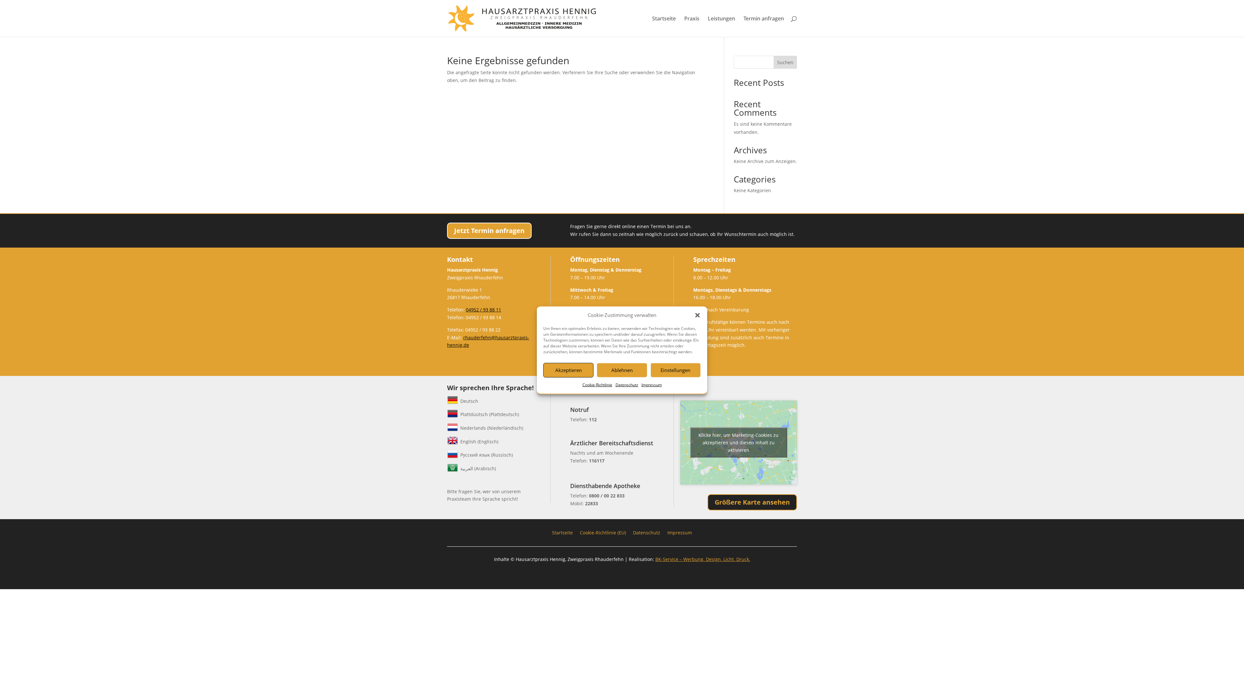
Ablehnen (622, 370)
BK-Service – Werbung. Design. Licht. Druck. (702, 559)
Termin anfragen (763, 19)
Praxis (691, 19)
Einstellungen (675, 370)
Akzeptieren (568, 370)
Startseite (664, 19)
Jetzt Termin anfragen (489, 230)
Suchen (785, 62)
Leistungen (721, 19)
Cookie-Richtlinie (597, 385)
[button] (697, 315)
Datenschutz (627, 385)
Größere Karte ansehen (752, 502)
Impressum (651, 385)
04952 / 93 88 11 (483, 310)
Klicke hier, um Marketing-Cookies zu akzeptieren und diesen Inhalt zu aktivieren (738, 442)
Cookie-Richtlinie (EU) (603, 532)
